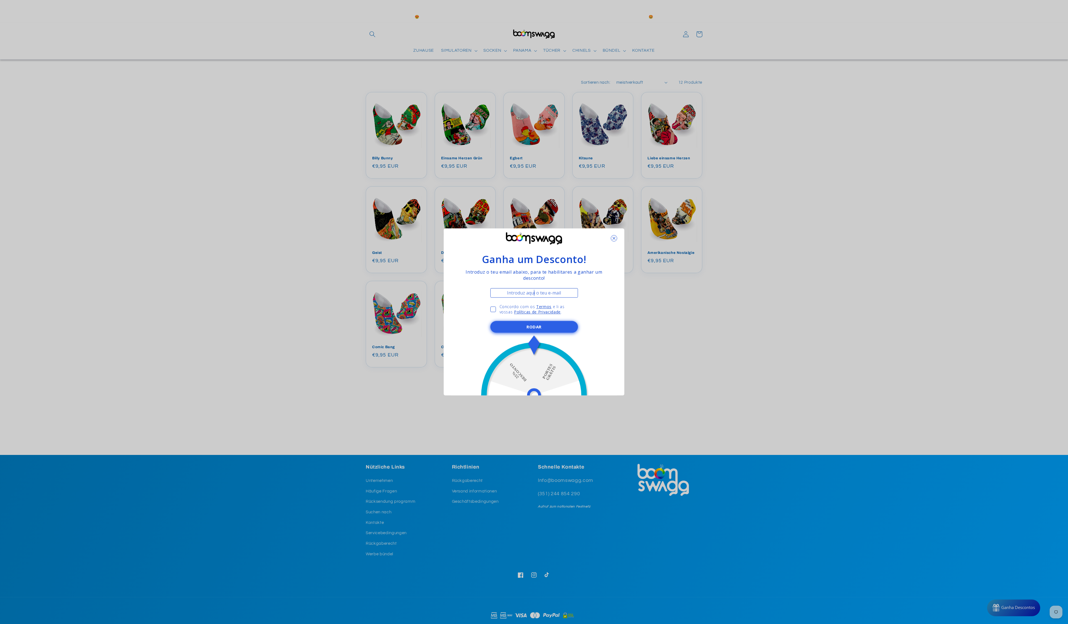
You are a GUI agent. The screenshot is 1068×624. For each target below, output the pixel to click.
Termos (544, 306)
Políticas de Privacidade (537, 312)
